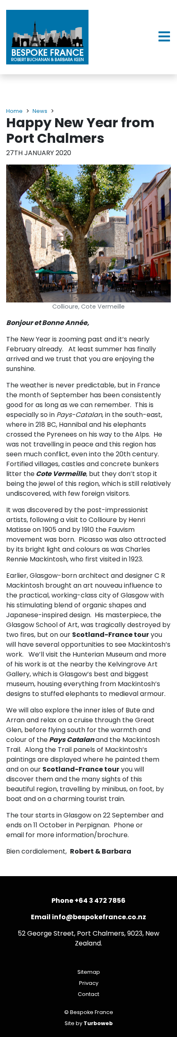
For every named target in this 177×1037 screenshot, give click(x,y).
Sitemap (88, 971)
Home (14, 111)
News (40, 111)
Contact (88, 994)
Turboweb (98, 1023)
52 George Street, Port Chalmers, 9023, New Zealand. (88, 938)
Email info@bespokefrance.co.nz (88, 917)
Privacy (88, 983)
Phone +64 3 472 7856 (88, 900)
